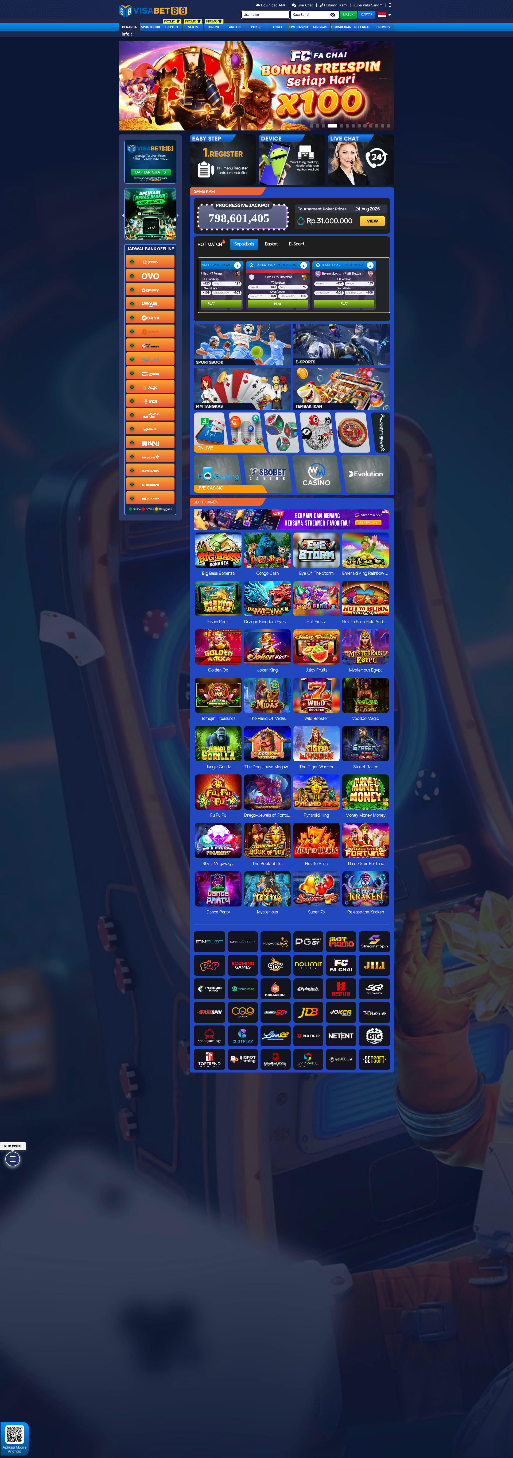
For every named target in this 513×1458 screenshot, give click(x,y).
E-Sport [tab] (296, 244)
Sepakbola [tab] (244, 244)
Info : (127, 34)
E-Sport (171, 27)
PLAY (211, 304)
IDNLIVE (214, 27)
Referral (362, 27)
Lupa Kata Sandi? (368, 5)
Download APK (273, 5)
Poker (256, 27)
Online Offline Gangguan (152, 509)
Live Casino (298, 27)
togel (278, 27)
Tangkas (320, 27)
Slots (193, 27)
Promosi (383, 27)
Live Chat (304, 5)
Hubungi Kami (335, 5)
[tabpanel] (295, 285)
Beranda (129, 27)
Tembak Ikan (341, 27)
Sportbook (150, 27)
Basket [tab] (271, 244)
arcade (235, 27)
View (373, 216)
